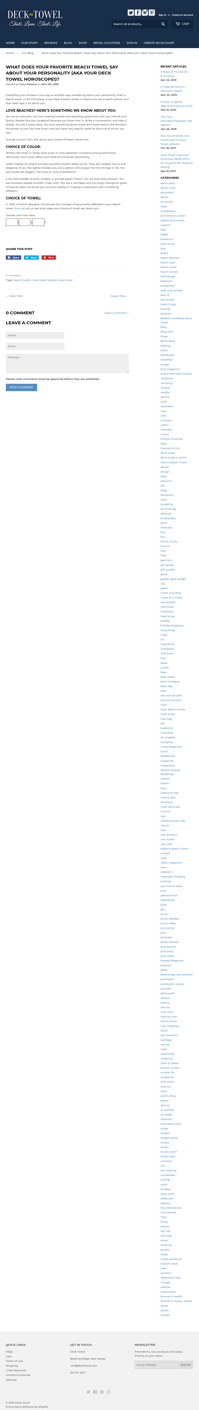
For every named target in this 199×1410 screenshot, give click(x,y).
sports (164, 1100)
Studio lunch (169, 1151)
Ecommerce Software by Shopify (27, 1406)
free (163, 550)
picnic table (168, 923)
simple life (167, 1072)
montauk (166, 802)
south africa (168, 1095)
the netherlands (171, 1207)
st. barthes (167, 1109)
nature (165, 825)
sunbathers (168, 1175)
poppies (166, 965)
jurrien (165, 667)
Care (9, 1356)
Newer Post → (120, 295)
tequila (165, 1203)
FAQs (9, 1351)
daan (164, 443)
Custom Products (172, 438)
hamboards (168, 602)
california (167, 378)
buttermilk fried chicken (176, 373)
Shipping (12, 1365)
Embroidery (168, 518)
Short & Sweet (170, 1063)
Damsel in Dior (170, 448)
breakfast (167, 359)
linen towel (65, 280)
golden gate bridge (173, 578)
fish (163, 532)
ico (162, 639)
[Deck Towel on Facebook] (95, 1392)
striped (165, 1133)
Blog (68, 43)
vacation (166, 1272)
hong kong (168, 630)
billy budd (167, 299)
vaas (163, 1268)
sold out (166, 1086)
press (164, 969)
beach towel (168, 267)
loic (163, 723)
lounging (166, 741)
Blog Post (167, 331)
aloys (164, 206)
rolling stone (169, 1021)
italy (163, 658)
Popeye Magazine (172, 960)
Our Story (29, 43)
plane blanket (170, 941)
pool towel (167, 955)
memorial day (170, 792)
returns (165, 1007)
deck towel (168, 452)
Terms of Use (14, 1360)
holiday (165, 620)
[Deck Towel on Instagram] (109, 1392)
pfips (164, 904)
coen (164, 410)
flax (163, 536)
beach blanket (170, 257)
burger (165, 364)
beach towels (22, 280)
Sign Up (186, 1364)
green (164, 588)
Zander (165, 1315)
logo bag (166, 718)
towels (165, 1249)
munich (166, 811)
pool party (167, 951)
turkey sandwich (171, 1258)
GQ (163, 583)
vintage (165, 1282)
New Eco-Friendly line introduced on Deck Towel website (175, 139)
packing (166, 881)
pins (163, 932)
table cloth (167, 1193)
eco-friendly (168, 508)
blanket (165, 308)
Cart (185, 24)
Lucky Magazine (171, 746)
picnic (164, 914)
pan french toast (171, 886)
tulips (164, 1254)
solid (164, 1091)
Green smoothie (171, 592)
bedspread (168, 285)
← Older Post (14, 295)
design (165, 471)
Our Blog (27, 52)
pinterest (166, 937)
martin (165, 783)
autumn (166, 224)
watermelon (168, 1291)
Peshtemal (168, 900)
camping (166, 383)
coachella (167, 406)
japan (164, 662)
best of (165, 295)
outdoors (166, 871)
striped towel (169, 1137)
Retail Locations (106, 43)
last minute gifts (171, 695)
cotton (165, 424)
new (163, 830)
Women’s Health (171, 1296)
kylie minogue (170, 681)
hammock (167, 606)
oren (163, 867)
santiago (166, 1039)
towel (164, 1240)
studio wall (168, 1156)
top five (165, 1231)
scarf (164, 1049)
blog (163, 327)
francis (165, 546)
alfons (164, 197)
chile (164, 401)
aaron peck (168, 183)
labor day (167, 686)
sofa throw (167, 1081)
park (163, 890)
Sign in (162, 15)
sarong (165, 1044)
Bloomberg (168, 340)
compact (166, 420)
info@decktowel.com (83, 1365)
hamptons (167, 611)
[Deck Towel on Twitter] (88, 1392)
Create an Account (182, 15)
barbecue (167, 239)
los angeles (168, 737)
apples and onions (173, 220)
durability (167, 504)
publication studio (172, 984)
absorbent (167, 192)
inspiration (168, 644)
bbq (163, 248)
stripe (164, 1128)
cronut (165, 434)
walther (165, 1287)
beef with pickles (172, 290)
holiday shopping (172, 625)
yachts (165, 1310)
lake (163, 690)
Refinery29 (167, 993)
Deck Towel (22, 1402)
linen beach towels (44, 280)
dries (164, 499)
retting (165, 1002)
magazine (167, 760)
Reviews (50, 43)
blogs (164, 336)
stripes (165, 1142)
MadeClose (168, 755)
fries (163, 555)
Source (19, 208)
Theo (164, 1217)
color (164, 415)
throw (164, 1221)
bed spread (168, 276)
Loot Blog (167, 732)
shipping (166, 1058)
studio (165, 1147)
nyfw (164, 857)
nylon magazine (171, 862)
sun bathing (168, 1170)
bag (163, 229)
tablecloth (167, 1198)
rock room (167, 1011)
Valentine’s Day (171, 1277)
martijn (165, 778)
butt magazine (170, 369)
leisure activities (171, 700)
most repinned (170, 806)
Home (10, 43)
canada (165, 387)
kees (164, 672)
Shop (83, 43)
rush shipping (170, 1025)
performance (169, 895)
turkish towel (169, 1263)
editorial (166, 513)
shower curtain (170, 1067)
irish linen (167, 653)
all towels (167, 201)
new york (166, 843)
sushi (164, 1184)
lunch (164, 751)
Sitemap (11, 1379)
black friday (168, 304)
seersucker (168, 1053)
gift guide (167, 564)
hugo (164, 634)
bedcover (166, 281)
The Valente (168, 1212)
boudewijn (168, 354)
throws (165, 1226)
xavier (164, 1305)
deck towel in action (174, 457)
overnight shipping (173, 876)
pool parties (168, 946)
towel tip (166, 1245)
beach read (168, 262)
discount (166, 480)
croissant (166, 429)
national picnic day (173, 820)
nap (163, 816)
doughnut (167, 494)
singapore (167, 1077)
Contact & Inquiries (18, 1374)
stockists (166, 1119)
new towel (167, 839)
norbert (165, 853)
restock (165, 997)
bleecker (166, 313)
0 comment (13, 275)
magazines (168, 765)
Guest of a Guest (171, 597)
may (163, 788)
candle (165, 392)
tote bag (166, 1235)
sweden (166, 1189)
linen (164, 704)
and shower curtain (173, 215)
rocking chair (169, 1016)
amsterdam (168, 211)
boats (164, 350)
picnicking (167, 927)
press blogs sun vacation (177, 974)
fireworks (167, 527)
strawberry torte (171, 1123)
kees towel (168, 676)
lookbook (166, 728)
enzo (164, 522)
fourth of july (169, 541)
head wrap (168, 616)
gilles (164, 574)
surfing (165, 1179)
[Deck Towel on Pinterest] (102, 1392)
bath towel (168, 243)
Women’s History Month (176, 1301)
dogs (164, 490)
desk (164, 476)
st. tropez (166, 1114)
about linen (168, 187)
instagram (167, 648)
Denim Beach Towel (174, 462)
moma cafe (168, 797)
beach (164, 253)
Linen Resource (16, 1370)
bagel (164, 234)
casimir (165, 397)
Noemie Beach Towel (174, 848)
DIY (163, 485)
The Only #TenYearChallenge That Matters (176, 120)
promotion (167, 979)
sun (163, 1165)
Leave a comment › (116, 312)
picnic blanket (170, 918)
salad (164, 1030)
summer (166, 1161)
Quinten (166, 988)
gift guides (168, 569)
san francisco (169, 1035)
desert (165, 467)
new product (169, 834)
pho (163, 909)
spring (165, 1105)
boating (166, 345)
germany (166, 560)
